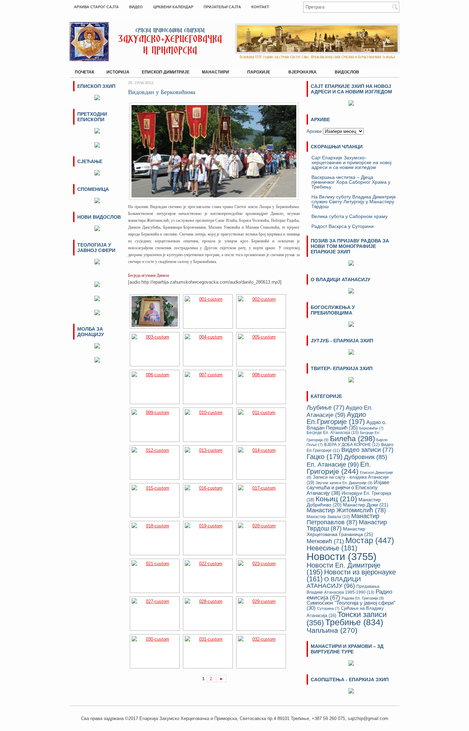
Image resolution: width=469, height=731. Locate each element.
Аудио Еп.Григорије (336, 417)
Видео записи (367, 449)
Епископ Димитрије (166, 72)
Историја (117, 72)
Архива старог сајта (96, 7)
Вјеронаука (300, 71)
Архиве (314, 131)
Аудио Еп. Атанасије (340, 411)
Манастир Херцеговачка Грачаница (340, 531)
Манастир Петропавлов (343, 519)
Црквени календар (173, 7)
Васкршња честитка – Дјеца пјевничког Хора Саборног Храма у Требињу (350, 182)
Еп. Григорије (339, 467)
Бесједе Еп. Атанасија (333, 432)
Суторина (328, 608)
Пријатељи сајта (222, 7)
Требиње (354, 622)
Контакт (260, 7)
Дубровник (365, 457)
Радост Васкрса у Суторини (342, 226)
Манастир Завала (328, 516)
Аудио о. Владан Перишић (346, 425)
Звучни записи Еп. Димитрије (344, 483)
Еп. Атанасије (333, 464)
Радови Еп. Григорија (363, 598)
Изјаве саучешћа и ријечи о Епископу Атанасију (348, 487)
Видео (136, 7)
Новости (342, 556)
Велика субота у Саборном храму (349, 216)
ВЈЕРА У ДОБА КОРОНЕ (352, 444)
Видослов (347, 72)
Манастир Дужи (365, 504)
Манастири (213, 71)
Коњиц (336, 499)
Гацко (325, 456)
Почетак (84, 72)
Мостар (369, 540)
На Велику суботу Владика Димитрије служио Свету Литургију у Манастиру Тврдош (353, 201)
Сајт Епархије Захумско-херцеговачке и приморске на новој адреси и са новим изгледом (351, 162)
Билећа (352, 438)
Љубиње (325, 407)
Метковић (325, 541)
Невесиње (332, 548)
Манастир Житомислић (346, 510)
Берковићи (371, 428)
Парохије (256, 71)
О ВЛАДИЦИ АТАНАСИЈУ (334, 582)
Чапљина (332, 630)
